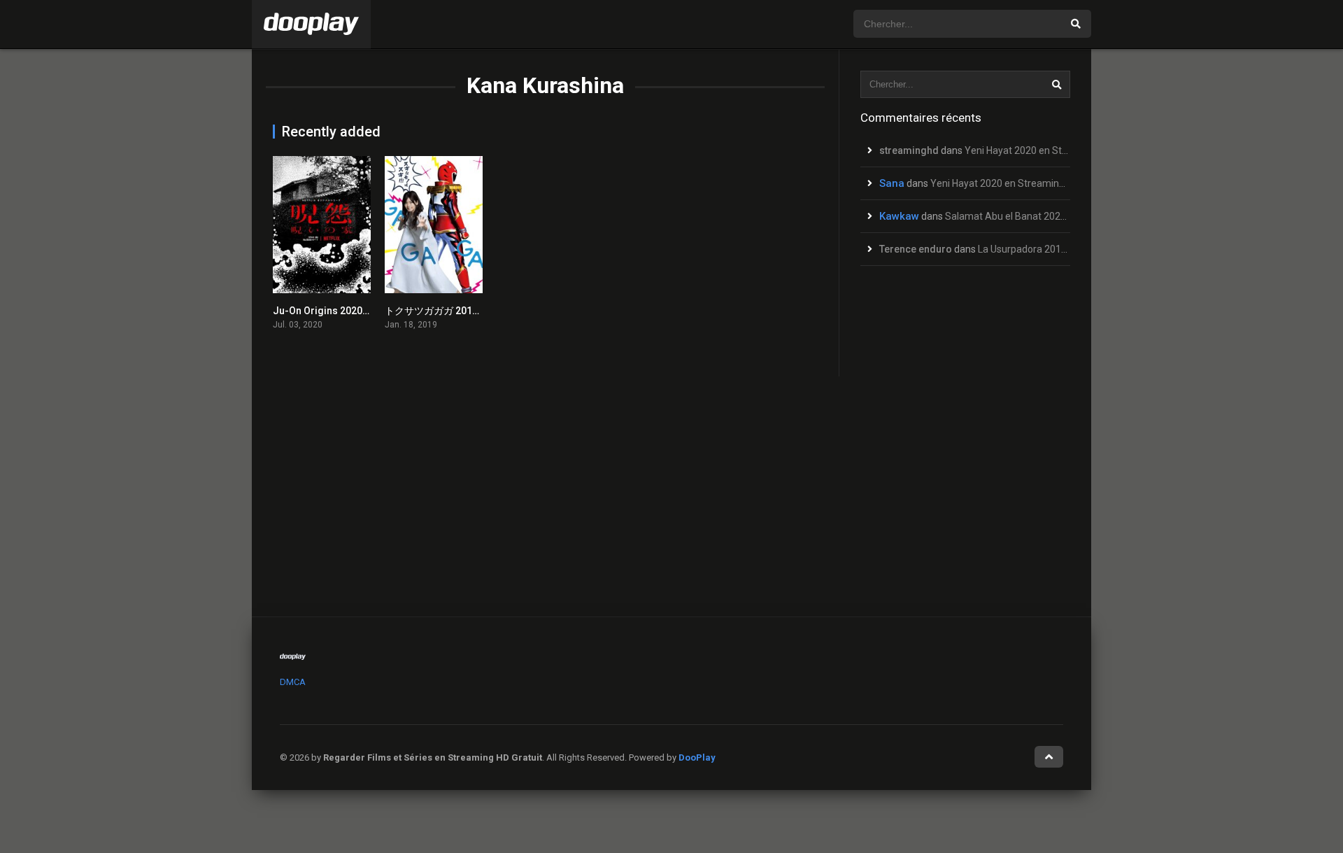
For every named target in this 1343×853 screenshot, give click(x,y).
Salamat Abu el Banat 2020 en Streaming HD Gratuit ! (1062, 216)
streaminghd (909, 150)
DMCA (293, 682)
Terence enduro (915, 249)
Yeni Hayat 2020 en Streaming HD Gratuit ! (1057, 150)
